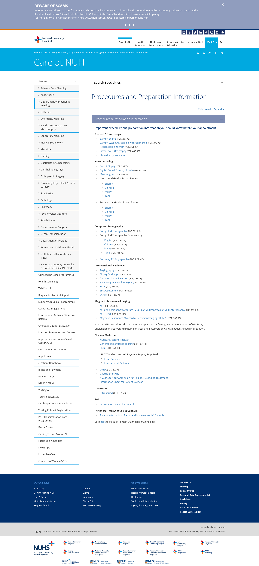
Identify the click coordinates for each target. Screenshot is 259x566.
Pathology (46, 200)
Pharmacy (46, 207)
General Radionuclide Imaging (117, 343)
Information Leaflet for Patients (117, 404)
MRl (102, 306)
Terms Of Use (187, 490)
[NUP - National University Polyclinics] (211, 544)
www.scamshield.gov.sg (145, 14)
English (109, 183)
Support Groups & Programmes (56, 301)
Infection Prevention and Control (56, 332)
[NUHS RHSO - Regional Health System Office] (74, 562)
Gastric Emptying (109, 373)
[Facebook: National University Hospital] (206, 32)
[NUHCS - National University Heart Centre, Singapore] (129, 553)
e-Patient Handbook (49, 363)
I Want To (210, 42)
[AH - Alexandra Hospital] (129, 544)
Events (86, 492)
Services (62, 52)
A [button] (198, 53)
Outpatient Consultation (52, 349)
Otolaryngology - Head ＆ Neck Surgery (58, 184)
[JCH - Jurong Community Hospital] (184, 544)
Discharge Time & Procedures (55, 403)
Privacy (184, 503)
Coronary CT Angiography (114, 259)
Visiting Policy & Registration (54, 410)
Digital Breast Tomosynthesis (116, 170)
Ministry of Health (140, 488)
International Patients (116, 363)
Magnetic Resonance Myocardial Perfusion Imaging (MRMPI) (133, 318)
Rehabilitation (48, 220)
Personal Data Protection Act (195, 495)
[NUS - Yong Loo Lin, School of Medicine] (102, 562)
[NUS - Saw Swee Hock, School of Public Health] (157, 562)
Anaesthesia (47, 95)
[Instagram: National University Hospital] (211, 32)
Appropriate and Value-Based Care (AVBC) (55, 341)
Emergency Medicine (52, 118)
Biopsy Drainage (109, 274)
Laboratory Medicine (52, 135)
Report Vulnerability (190, 511)
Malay (108, 191)
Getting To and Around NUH (54, 434)
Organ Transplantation (53, 234)
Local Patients (112, 359)
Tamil (108, 195)
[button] (216, 53)
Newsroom (88, 497)
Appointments (46, 356)
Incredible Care (46, 454)
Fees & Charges (47, 376)
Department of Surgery (54, 227)
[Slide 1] (129, 25)
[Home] (74, 544)
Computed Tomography (113, 231)
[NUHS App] (189, 32)
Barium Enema (108, 138)
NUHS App (44, 447)
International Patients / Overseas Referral (57, 317)
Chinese (109, 187)
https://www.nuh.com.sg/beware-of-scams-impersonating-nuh (113, 17)
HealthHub (136, 497)
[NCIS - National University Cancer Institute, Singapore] (102, 553)
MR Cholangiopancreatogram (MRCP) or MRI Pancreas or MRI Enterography (142, 310)
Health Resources (140, 44)
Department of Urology (54, 240)
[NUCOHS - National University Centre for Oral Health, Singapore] (157, 553)
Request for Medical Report (53, 295)
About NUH (197, 42)
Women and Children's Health (57, 247)
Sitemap (184, 486)
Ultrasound (106, 393)
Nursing (45, 156)
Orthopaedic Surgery (52, 176)
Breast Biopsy (107, 166)
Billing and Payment (49, 369)
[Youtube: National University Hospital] (217, 32)
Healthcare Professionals (156, 44)
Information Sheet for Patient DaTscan (121, 382)
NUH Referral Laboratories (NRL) (56, 255)
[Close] (223, 4)
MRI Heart (105, 314)
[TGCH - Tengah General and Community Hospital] (157, 544)
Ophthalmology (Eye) (52, 169)
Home (37, 52)
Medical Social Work (52, 142)
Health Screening (48, 281)
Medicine (46, 149)
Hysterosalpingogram (112, 146)
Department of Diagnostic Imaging (86, 52)
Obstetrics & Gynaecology (55, 162)
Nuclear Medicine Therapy (114, 339)
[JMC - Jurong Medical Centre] (74, 553)
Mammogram (107, 174)
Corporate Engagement (51, 308)
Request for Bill (41, 505)
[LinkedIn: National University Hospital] (200, 32)
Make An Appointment (45, 501)
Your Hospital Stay (48, 396)
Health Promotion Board (143, 492)
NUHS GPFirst (46, 383)
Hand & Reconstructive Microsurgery (54, 127)
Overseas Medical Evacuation (54, 325)
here (103, 421)
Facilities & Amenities (50, 440)
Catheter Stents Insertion (114, 278)
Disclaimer (185, 499)
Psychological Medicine (54, 213)
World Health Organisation (144, 501)
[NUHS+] (222, 32)
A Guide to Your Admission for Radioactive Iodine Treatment (134, 377)
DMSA (103, 369)
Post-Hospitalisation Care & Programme (54, 418)
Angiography (107, 270)
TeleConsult (45, 288)
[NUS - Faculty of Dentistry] (129, 562)
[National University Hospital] (49, 39)
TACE (103, 286)
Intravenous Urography (113, 151)
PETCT (103, 347)
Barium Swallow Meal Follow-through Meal (123, 142)
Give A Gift (88, 501)
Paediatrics (47, 193)
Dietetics (46, 112)
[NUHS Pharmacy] (211, 553)
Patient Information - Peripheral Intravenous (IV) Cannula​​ (132, 415)
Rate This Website (189, 507)
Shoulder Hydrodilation (113, 155)
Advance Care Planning (54, 88)
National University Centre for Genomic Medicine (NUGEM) (57, 266)
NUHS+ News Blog (92, 505)
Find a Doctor (46, 427)
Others (104, 294)
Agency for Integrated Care (144, 505)
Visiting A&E (45, 390)
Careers (185, 42)
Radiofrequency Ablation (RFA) (117, 282)
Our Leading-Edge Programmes (56, 274)
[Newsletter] (184, 32)
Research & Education (172, 44)
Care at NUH (125, 42)
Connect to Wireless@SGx (52, 461)
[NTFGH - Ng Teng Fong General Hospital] (102, 544)
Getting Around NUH (44, 492)
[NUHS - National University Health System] (44, 548)
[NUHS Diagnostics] (184, 553)
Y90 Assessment (109, 290)
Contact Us (185, 482)
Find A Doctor (40, 497)
